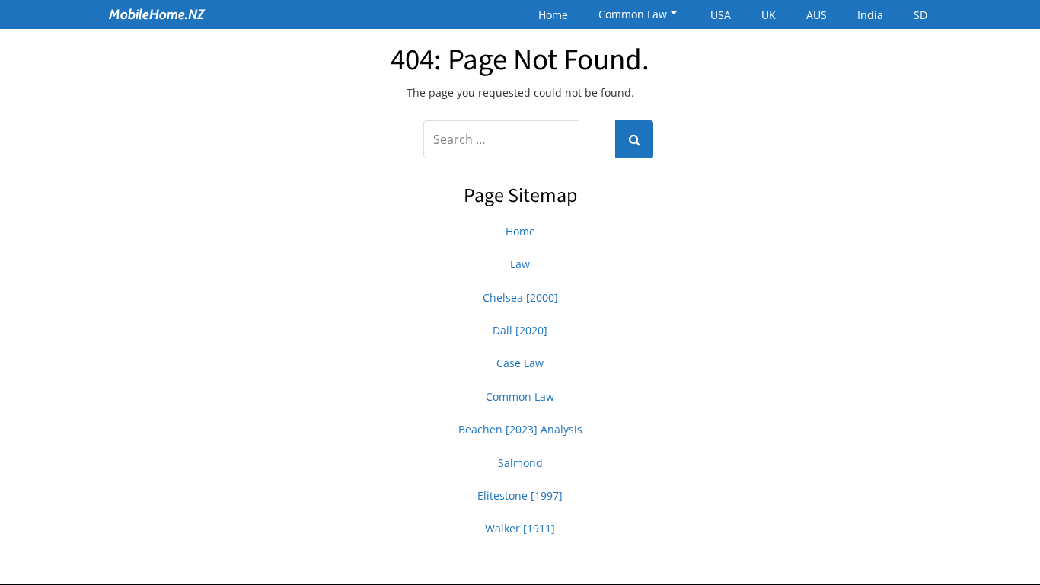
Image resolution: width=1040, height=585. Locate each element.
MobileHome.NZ (157, 14)
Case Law (520, 363)
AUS (816, 15)
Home (553, 15)
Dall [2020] (520, 330)
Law (520, 264)
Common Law (632, 14)
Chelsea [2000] (520, 297)
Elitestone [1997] (520, 495)
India (870, 15)
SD (920, 15)
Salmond (520, 463)
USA (720, 15)
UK (768, 15)
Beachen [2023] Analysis (520, 429)
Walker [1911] (520, 528)
